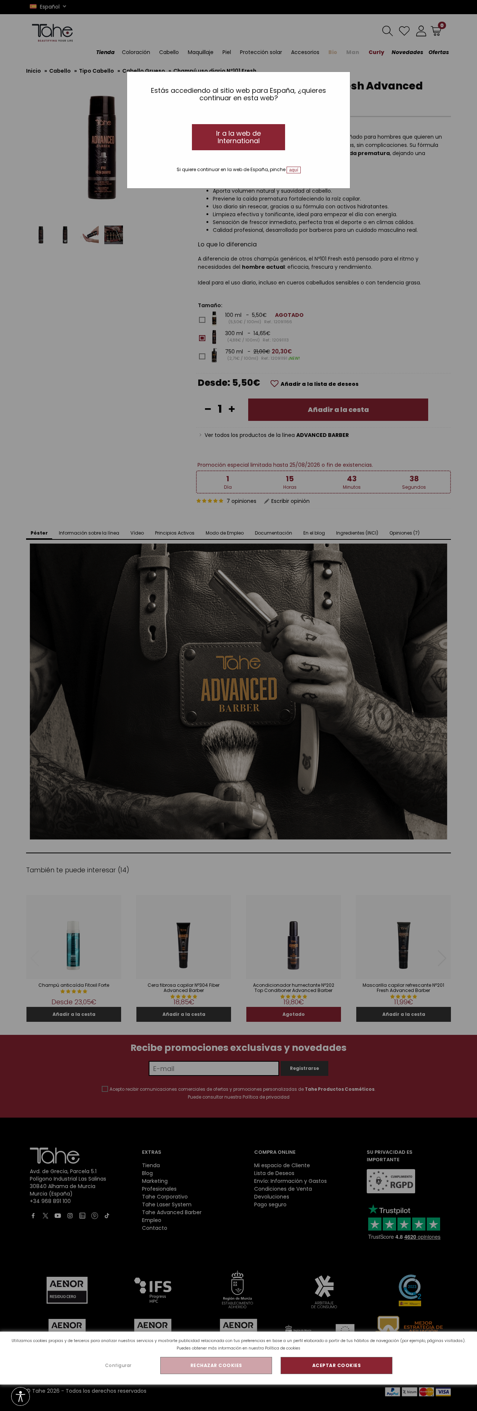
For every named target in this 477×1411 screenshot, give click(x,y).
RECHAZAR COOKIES (216, 1365)
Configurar (118, 1365)
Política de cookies (282, 1348)
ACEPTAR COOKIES (336, 1365)
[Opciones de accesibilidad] (20, 1397)
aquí (293, 170)
